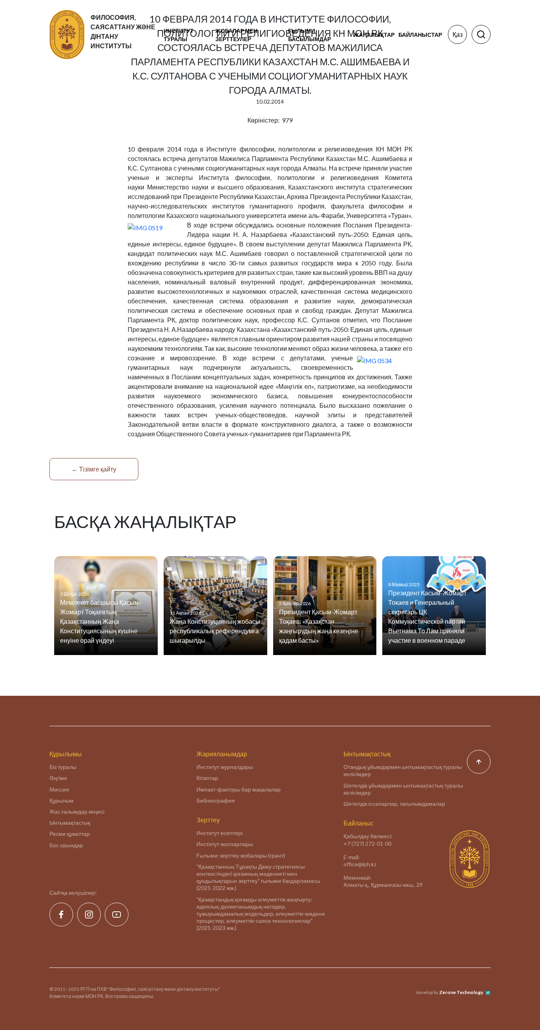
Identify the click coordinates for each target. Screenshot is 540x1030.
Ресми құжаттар (69, 833)
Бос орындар (66, 845)
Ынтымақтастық (69, 822)
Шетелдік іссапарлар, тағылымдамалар (394, 803)
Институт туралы (179, 34)
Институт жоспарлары (224, 844)
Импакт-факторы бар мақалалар (238, 789)
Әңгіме (58, 777)
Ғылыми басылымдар (309, 34)
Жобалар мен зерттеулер (236, 34)
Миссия (59, 789)
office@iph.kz (360, 864)
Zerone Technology (461, 992)
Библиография (215, 800)
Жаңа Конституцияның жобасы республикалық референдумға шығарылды (215, 630)
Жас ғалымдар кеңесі (76, 811)
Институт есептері (219, 832)
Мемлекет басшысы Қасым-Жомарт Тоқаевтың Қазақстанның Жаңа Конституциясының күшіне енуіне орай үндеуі (100, 621)
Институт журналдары (224, 766)
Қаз (458, 34)
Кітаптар (207, 777)
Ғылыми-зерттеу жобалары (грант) (240, 855)
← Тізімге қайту (94, 469)
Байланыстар (420, 34)
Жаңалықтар (374, 34)
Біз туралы (62, 766)
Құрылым (61, 800)
